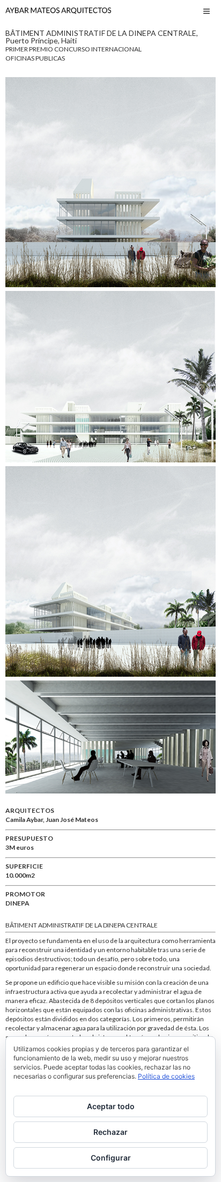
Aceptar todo (111, 1106)
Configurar (111, 1157)
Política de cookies (166, 1076)
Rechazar (110, 1131)
